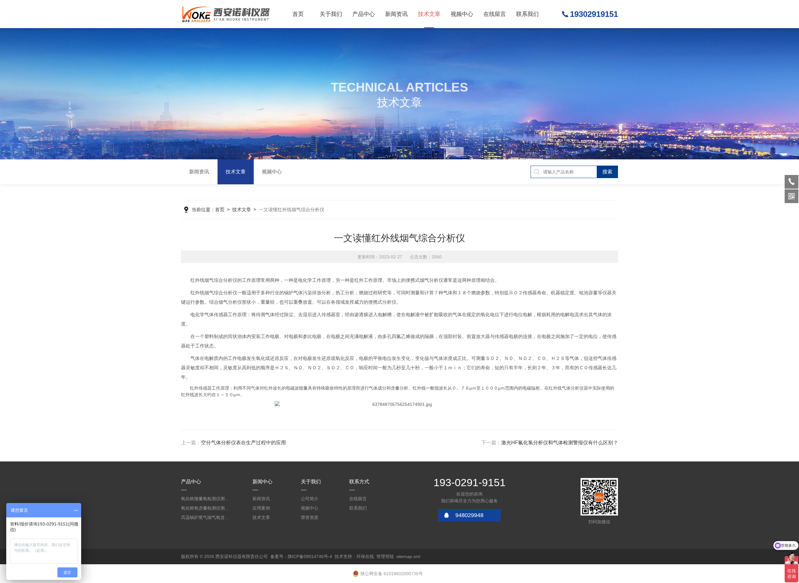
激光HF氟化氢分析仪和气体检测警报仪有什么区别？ (559, 442)
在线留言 (494, 14)
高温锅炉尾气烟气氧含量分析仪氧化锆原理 (206, 517)
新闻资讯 (396, 14)
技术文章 (429, 14)
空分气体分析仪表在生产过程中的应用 (243, 442)
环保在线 (365, 556)
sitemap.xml (408, 556)
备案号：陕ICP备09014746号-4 (301, 556)
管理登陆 (385, 556)
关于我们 (331, 14)
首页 (298, 14)
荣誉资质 (309, 517)
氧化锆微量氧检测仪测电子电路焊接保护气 (206, 498)
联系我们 (527, 14)
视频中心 (462, 14)
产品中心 (363, 14)
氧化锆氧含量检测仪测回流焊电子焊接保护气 (206, 508)
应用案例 (261, 508)
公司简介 (309, 498)
